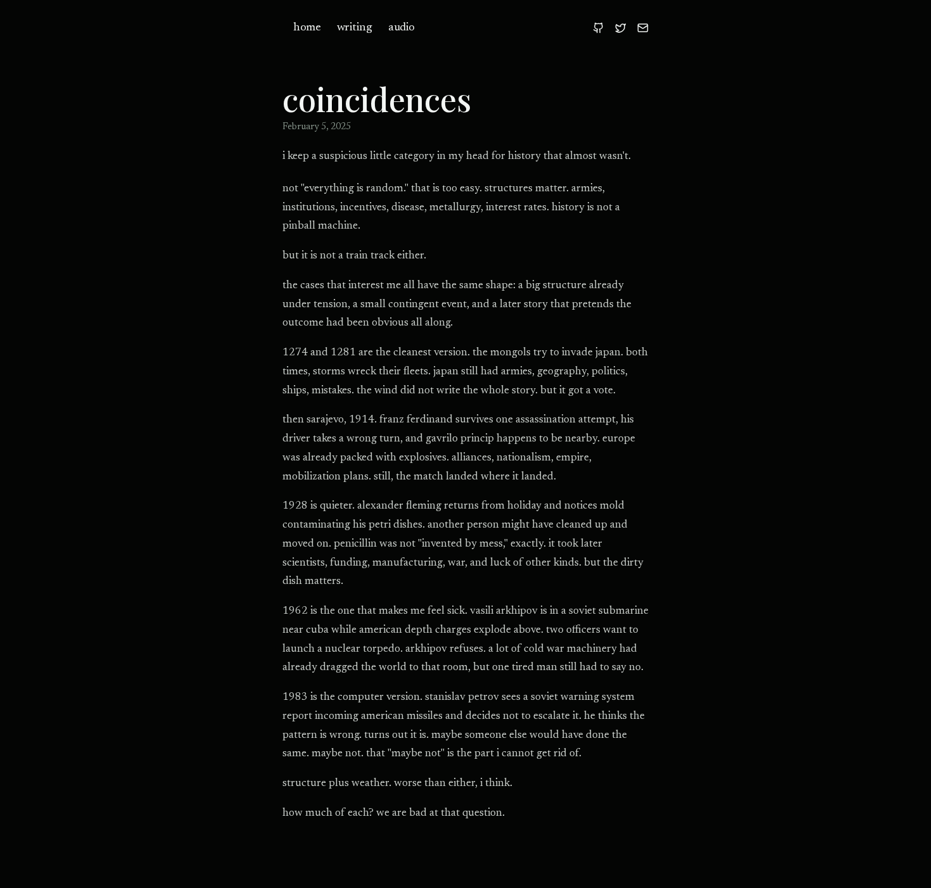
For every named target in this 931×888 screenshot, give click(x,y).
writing (354, 28)
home (306, 28)
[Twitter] (620, 28)
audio (401, 28)
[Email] (643, 28)
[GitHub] (598, 28)
